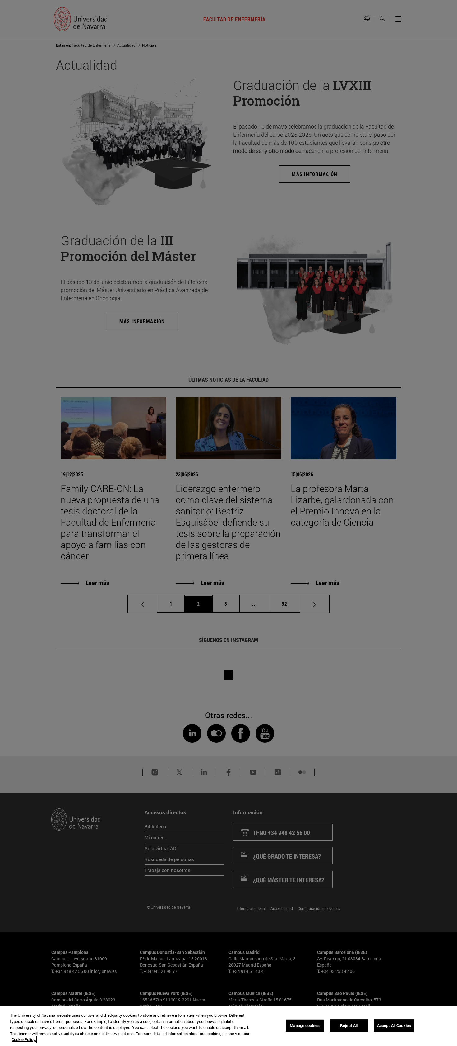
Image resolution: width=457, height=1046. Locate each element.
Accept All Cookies (394, 1025)
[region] (228, 1026)
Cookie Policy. (24, 1039)
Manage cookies (305, 1025)
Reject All (349, 1025)
